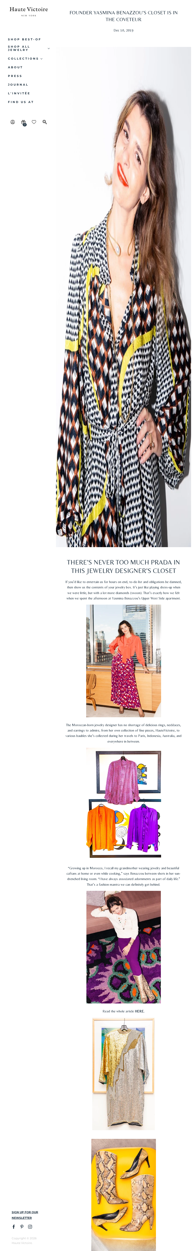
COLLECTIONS (23, 58)
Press (15, 76)
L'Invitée (19, 93)
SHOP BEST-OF (24, 39)
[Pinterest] (21, 1226)
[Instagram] (30, 1226)
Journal (18, 84)
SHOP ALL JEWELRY (19, 48)
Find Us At (21, 102)
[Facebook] (13, 1226)
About (15, 67)
